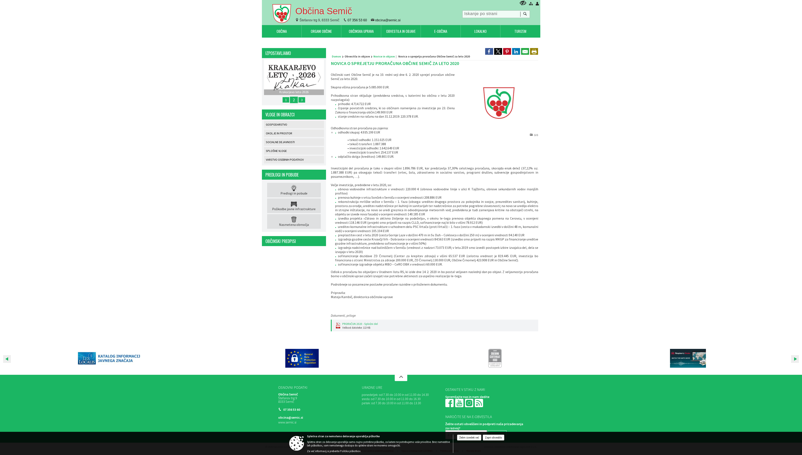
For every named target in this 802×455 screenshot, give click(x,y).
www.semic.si (287, 422)
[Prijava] (537, 3)
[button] (7, 359)
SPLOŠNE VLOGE (276, 151)
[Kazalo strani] (531, 3)
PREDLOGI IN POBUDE (282, 175)
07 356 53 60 (357, 20)
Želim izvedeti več (469, 437)
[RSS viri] (479, 402)
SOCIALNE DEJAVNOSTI (280, 142)
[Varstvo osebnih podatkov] (302, 358)
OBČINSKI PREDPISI (280, 241)
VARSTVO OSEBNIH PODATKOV (285, 159)
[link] (489, 51)
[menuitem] (281, 31)
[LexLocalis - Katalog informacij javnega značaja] (109, 358)
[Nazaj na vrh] (401, 378)
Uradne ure (372, 387)
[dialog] (534, 51)
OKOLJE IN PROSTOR (279, 133)
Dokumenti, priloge (343, 316)
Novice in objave (384, 56)
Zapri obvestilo (493, 437)
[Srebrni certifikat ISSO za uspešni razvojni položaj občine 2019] (495, 358)
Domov (336, 56)
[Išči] (525, 14)
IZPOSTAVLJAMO (278, 53)
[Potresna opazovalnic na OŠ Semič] (688, 358)
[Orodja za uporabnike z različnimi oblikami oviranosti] (523, 3)
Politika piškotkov (350, 451)
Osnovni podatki (292, 387)
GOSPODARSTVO (276, 124)
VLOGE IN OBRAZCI (280, 114)
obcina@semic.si (388, 20)
